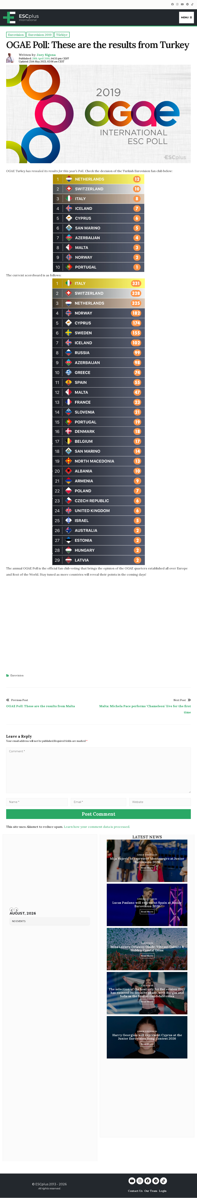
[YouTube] (182, 4)
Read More (147, 867)
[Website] (160, 802)
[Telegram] (187, 4)
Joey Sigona (46, 55)
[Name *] (37, 802)
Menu (185, 17)
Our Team (150, 1191)
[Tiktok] (163, 1180)
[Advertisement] (98, 625)
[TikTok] (192, 4)
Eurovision (16, 675)
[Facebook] (172, 4)
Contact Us (135, 1191)
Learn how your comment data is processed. (97, 827)
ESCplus (41, 1184)
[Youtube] (132, 1180)
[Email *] (98, 802)
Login (162, 1191)
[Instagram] (177, 4)
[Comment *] (98, 792)
